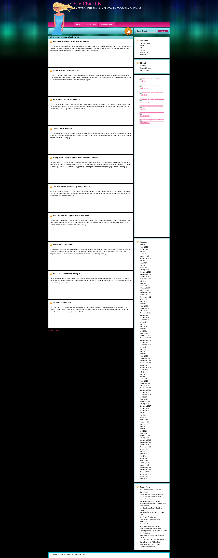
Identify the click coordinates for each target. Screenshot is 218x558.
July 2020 (143, 349)
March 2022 (144, 306)
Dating (142, 46)
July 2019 (143, 372)
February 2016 (145, 435)
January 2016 (144, 438)
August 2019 (144, 370)
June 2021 (143, 326)
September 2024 (145, 258)
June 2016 (143, 426)
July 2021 (143, 324)
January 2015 (144, 465)
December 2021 (145, 313)
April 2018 (143, 397)
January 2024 (144, 270)
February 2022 (145, 308)
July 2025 (143, 252)
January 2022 (144, 311)
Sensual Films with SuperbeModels (152, 540)
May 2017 (143, 415)
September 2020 (145, 345)
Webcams (143, 55)
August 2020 (144, 347)
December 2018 (145, 388)
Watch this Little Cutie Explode (150, 544)
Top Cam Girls (144, 70)
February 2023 (145, 288)
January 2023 (144, 290)
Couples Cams (145, 43)
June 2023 (143, 283)
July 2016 (143, 424)
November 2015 (145, 442)
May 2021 (143, 329)
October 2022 (144, 295)
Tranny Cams (91, 24)
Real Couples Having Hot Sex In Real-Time (71, 216)
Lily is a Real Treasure (62, 128)
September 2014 (145, 474)
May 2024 (143, 265)
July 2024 (143, 261)
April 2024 (143, 267)
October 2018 (144, 392)
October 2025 (144, 249)
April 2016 (143, 431)
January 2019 (144, 386)
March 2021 (144, 333)
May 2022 (143, 304)
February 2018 (145, 401)
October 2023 (144, 276)
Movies (142, 50)
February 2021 (145, 336)
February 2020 (145, 358)
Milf (141, 48)
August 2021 (144, 322)
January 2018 (144, 404)
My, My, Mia (143, 522)
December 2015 (145, 440)
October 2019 (144, 365)
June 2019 (143, 374)
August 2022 (144, 299)
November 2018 (145, 390)
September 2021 (145, 320)
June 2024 (143, 263)
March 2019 (144, 381)
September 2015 (145, 447)
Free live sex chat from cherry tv (66, 274)
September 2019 (145, 367)
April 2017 (143, 417)
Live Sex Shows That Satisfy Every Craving (71, 186)
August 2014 (144, 476)
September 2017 (145, 410)
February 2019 (145, 383)
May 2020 (143, 354)
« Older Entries (53, 330)
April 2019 (143, 379)
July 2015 (143, 451)
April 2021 (143, 331)
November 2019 (145, 363)
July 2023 (143, 281)
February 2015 (145, 463)
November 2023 (145, 274)
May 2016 (143, 429)
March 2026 (144, 247)
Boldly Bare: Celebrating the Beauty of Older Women (75, 157)
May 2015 (143, 456)
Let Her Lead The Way (147, 547)
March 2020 (144, 356)
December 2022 (145, 292)
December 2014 (145, 467)
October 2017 (144, 408)
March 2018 (144, 399)
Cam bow (143, 66)
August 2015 (144, 449)
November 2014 (145, 470)
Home (78, 24)
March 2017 (144, 420)
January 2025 (144, 256)
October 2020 (144, 342)
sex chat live (144, 52)
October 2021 (144, 317)
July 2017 (143, 413)
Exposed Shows (145, 68)
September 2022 (145, 297)
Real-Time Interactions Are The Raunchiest (71, 41)
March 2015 (144, 460)
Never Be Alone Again (62, 303)
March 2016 (144, 433)
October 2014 (144, 472)
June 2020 (143, 351)
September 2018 (145, 395)
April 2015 (143, 458)
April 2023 (143, 286)
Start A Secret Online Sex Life (150, 526)
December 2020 (145, 338)
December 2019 (145, 361)
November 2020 (145, 340)
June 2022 (143, 301)
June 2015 (143, 454)
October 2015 (144, 445)
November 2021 (145, 315)
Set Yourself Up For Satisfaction (66, 99)
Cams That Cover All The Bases (150, 542)
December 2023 (145, 272)
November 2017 (145, 406)
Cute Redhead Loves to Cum (150, 501)
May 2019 (143, 376)
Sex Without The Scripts (63, 245)
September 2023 (145, 279)
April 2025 (143, 254)
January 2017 (144, 422)
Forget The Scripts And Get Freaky (68, 70)
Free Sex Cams (106, 24)
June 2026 (143, 245)
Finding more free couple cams (150, 528)
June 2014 (143, 479)
